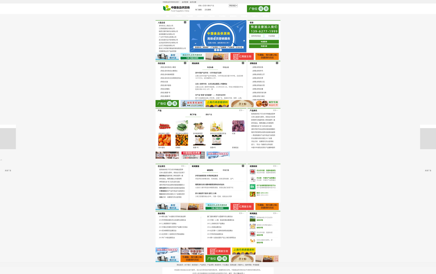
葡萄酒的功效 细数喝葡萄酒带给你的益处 (209, 192)
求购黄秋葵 (261, 100)
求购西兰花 (261, 82)
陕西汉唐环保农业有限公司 (168, 31)
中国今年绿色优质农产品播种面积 (263, 147)
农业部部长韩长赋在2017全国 (261, 138)
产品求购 (210, 272)
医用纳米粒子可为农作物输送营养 (263, 114)
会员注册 (193, 2)
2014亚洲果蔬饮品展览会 (167, 238)
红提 (166, 82)
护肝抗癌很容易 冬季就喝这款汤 (206, 183)
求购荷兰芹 (261, 74)
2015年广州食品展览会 (167, 245)
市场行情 (226, 178)
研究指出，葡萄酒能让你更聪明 (262, 123)
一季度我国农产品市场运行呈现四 (263, 135)
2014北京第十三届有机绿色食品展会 (220, 238)
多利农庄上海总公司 (166, 26)
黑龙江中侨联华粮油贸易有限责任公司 (172, 48)
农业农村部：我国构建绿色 (266, 178)
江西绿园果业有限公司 (167, 28)
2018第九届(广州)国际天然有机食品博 (172, 224)
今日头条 (210, 67)
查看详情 (260, 228)
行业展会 (225, 272)
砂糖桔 (167, 89)
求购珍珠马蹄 (261, 92)
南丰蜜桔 (168, 85)
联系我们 (195, 272)
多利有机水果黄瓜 (171, 71)
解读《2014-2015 (262, 201)
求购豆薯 (260, 89)
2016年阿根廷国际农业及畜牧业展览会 (172, 228)
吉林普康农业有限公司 (167, 34)
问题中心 (241, 272)
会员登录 (185, 2)
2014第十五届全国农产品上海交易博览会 (221, 245)
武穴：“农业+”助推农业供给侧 (262, 144)
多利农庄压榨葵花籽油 (173, 78)
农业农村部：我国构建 (264, 240)
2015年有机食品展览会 (215, 242)
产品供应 (203, 272)
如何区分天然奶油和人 (264, 233)
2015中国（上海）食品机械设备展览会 (220, 228)
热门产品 (193, 114)
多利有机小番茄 (170, 67)
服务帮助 (248, 272)
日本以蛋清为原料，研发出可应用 (263, 117)
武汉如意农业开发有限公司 (168, 40)
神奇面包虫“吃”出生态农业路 (261, 126)
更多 (240, 110)
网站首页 (180, 272)
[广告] (218, 170)
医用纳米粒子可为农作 (264, 225)
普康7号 (167, 92)
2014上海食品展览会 (214, 235)
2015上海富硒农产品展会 (167, 231)
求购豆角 (260, 67)
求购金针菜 (261, 85)
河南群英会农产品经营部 (167, 51)
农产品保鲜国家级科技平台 (266, 193)
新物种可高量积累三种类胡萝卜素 (263, 120)
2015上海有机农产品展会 (216, 231)
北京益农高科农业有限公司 (168, 43)
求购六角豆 (261, 96)
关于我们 (187, 272)
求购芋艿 (260, 71)
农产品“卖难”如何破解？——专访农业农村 (210, 95)
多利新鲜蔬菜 (169, 74)
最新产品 (209, 114)
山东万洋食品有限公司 (167, 45)
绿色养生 (210, 178)
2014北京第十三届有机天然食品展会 (171, 242)
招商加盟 (233, 272)
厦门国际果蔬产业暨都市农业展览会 (220, 224)
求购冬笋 (260, 78)
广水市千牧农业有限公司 (167, 37)
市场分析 (226, 67)
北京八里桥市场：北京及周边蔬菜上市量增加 (211, 84)
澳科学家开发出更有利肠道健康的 (263, 129)
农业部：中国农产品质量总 (266, 186)
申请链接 (256, 272)
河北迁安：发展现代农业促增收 (262, 141)
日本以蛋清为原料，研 (264, 248)
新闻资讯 (218, 272)
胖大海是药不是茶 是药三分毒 (205, 201)
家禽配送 (168, 100)
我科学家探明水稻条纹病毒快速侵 (263, 132)
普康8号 (167, 96)
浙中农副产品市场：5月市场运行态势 (208, 73)
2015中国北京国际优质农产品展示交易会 (173, 235)
